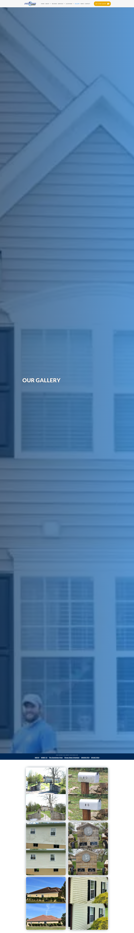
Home (42, 3)
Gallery (77, 3)
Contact (87, 3)
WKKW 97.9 (85, 757)
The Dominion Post (56, 757)
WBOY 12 (44, 757)
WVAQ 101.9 (95, 757)
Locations (69, 3)
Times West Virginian (71, 757)
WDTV (37, 757)
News (82, 3)
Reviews (54, 3)
